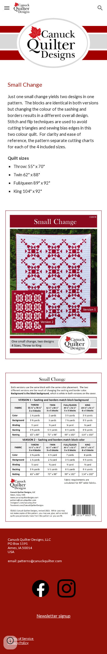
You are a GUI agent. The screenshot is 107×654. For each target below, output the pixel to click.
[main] (53, 137)
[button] (7, 8)
